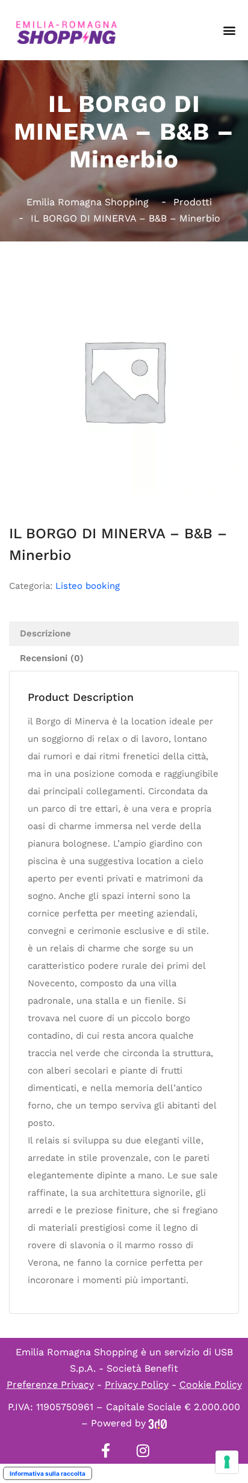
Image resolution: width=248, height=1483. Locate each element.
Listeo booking (87, 585)
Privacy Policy (137, 1384)
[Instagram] (142, 1450)
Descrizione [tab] (45, 633)
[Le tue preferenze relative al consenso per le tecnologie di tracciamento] (226, 1461)
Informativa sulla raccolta (47, 1473)
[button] (229, 30)
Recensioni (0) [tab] (52, 658)
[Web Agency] (158, 1423)
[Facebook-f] (105, 1450)
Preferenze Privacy (50, 1384)
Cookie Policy (210, 1384)
